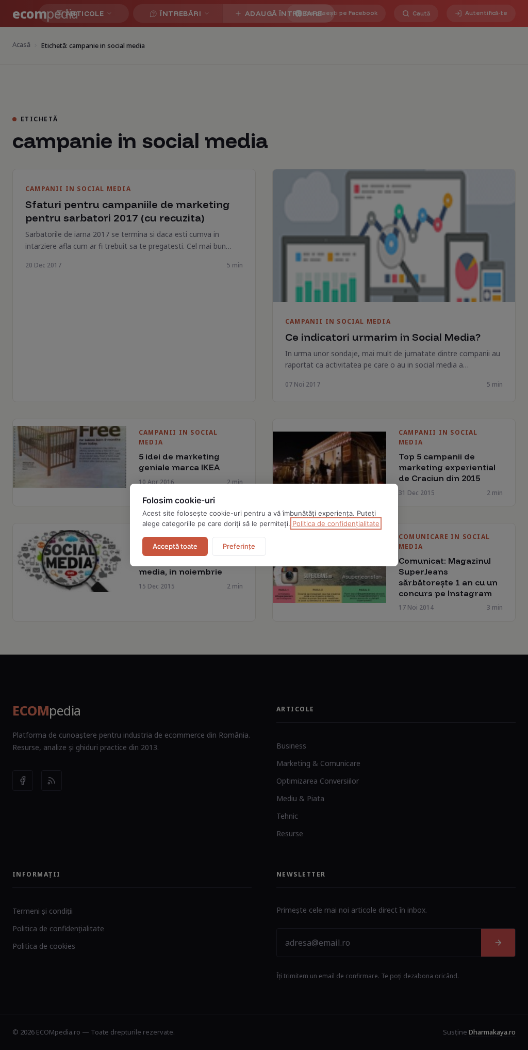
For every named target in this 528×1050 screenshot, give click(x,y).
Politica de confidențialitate (336, 523)
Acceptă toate (175, 546)
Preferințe (239, 546)
